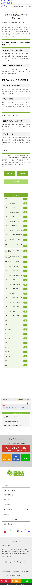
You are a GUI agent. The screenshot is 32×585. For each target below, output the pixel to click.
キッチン (15, 338)
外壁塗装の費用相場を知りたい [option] (11, 421)
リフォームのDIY (15, 293)
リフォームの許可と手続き (15, 221)
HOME (6, 485)
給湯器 (15, 352)
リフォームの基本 (15, 203)
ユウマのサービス (9, 490)
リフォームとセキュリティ (15, 284)
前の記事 (9, 173)
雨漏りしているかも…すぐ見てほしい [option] (13, 425)
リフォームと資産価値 (15, 289)
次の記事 (22, 173)
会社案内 (6, 514)
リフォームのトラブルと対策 (15, 230)
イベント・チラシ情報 (11, 519)
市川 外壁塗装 (16, 571)
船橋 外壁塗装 (6, 571)
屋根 (15, 325)
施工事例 (6, 500)
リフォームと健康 (15, 280)
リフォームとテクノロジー (15, 307)
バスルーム (15, 343)
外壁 (15, 320)
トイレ (15, 347)
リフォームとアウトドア (15, 316)
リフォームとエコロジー (15, 271)
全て (16, 199)
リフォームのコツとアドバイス (15, 239)
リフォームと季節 (15, 311)
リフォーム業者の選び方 (15, 212)
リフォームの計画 (15, 208)
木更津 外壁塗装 (25, 571)
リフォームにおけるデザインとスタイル (15, 251)
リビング (15, 356)
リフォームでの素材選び (15, 266)
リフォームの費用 (15, 217)
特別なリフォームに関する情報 (15, 245)
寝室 (15, 365)
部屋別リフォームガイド (15, 262)
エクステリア (15, 329)
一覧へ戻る (16, 182)
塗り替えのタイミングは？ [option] (10, 417)
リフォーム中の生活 (15, 226)
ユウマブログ (8, 509)
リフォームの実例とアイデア (15, 298)
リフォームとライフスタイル (15, 302)
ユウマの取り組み (9, 495)
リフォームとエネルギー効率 (15, 275)
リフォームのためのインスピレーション (15, 256)
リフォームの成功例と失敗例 (15, 235)
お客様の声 (7, 504)
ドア (15, 361)
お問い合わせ (8, 524)
